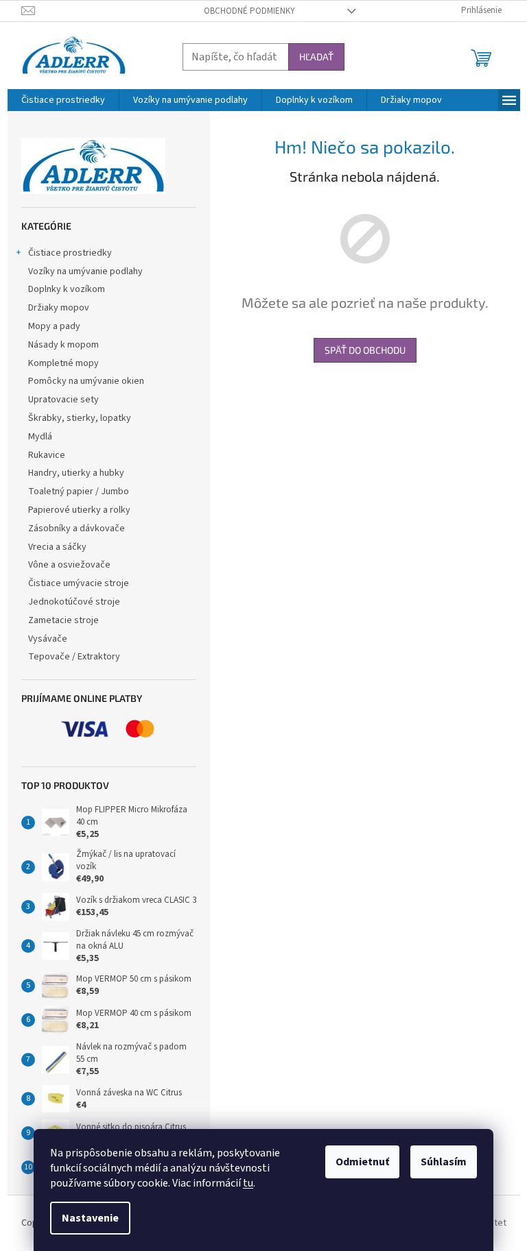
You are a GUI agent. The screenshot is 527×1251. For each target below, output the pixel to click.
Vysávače (47, 639)
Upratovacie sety (63, 399)
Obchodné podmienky (249, 11)
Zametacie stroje (63, 620)
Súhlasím (444, 1161)
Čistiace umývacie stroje (78, 583)
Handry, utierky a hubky (76, 473)
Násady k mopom (63, 345)
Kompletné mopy (63, 363)
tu (248, 1183)
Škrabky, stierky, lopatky (79, 418)
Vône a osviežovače (69, 565)
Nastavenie (90, 1218)
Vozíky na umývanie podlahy (85, 271)
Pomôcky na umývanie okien (86, 381)
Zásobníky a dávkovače (76, 528)
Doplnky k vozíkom (66, 289)
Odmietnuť (362, 1161)
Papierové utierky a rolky (79, 510)
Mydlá (40, 437)
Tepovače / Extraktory (74, 657)
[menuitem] (63, 100)
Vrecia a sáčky (57, 547)
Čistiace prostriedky (70, 253)
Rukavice (46, 455)
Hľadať (316, 56)
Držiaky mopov (58, 308)
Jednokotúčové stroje (74, 602)
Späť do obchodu (365, 350)
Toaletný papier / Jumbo (78, 491)
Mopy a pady (54, 326)
